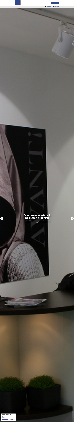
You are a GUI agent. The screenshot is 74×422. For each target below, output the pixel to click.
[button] (1, 218)
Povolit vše (5, 419)
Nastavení (11, 419)
